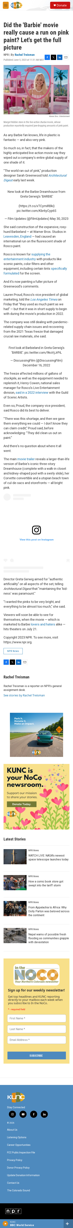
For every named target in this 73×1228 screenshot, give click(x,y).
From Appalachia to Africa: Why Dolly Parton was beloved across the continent (48, 911)
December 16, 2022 (36, 365)
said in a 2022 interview (32, 392)
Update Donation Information (23, 1175)
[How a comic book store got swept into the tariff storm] (15, 882)
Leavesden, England (17, 236)
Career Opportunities (18, 1145)
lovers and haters (43, 624)
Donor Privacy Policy (18, 1167)
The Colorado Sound (18, 1190)
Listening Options (16, 1137)
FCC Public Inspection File (21, 1152)
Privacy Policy (14, 1160)
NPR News (13, 651)
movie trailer (26, 459)
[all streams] (68, 1223)
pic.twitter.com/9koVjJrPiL (43, 352)
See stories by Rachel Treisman (24, 695)
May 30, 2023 (59, 218)
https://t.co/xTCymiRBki (37, 206)
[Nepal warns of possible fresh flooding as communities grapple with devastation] (15, 935)
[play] (5, 1223)
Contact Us (13, 1183)
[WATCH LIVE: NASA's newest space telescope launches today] (15, 856)
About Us (12, 1130)
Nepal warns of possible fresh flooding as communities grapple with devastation (48, 938)
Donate (62, 5)
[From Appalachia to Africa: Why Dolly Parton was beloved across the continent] (15, 908)
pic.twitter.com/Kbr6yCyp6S (36, 211)
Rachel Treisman (25, 54)
